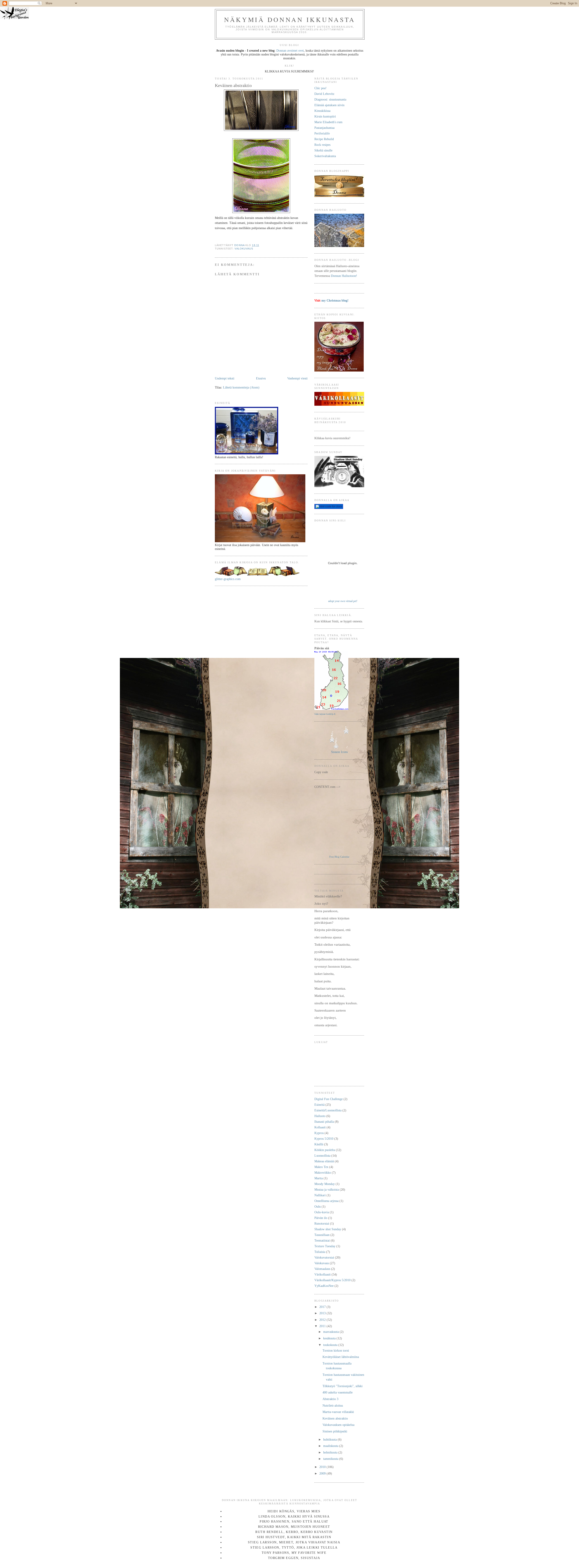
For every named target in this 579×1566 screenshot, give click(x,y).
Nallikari (320, 1195)
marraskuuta (331, 1331)
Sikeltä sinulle (323, 150)
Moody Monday (324, 1184)
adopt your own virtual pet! (342, 601)
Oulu (317, 1206)
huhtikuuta (330, 1439)
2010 (323, 1467)
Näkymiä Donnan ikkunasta (289, 19)
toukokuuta (330, 1345)
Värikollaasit (322, 1274)
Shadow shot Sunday (327, 1229)
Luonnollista (322, 1155)
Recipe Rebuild (324, 139)
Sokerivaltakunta (325, 156)
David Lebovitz (324, 94)
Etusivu (261, 378)
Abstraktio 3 (330, 1399)
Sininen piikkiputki (335, 1431)
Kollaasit (320, 1127)
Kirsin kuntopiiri (325, 116)
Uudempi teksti (224, 378)
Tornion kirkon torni (336, 1350)
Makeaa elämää (324, 1161)
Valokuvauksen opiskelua (338, 1425)
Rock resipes (322, 144)
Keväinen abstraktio (335, 1418)
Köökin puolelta (324, 1150)
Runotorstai (321, 1223)
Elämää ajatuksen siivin (329, 105)
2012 (323, 1319)
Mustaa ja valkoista (326, 1189)
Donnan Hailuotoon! (344, 276)
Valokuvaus (244, 248)
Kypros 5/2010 (323, 1138)
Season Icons (339, 752)
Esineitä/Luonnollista (328, 1110)
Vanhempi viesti (297, 378)
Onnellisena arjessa (326, 1201)
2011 (323, 1326)
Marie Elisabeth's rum (328, 122)
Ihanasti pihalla (324, 1121)
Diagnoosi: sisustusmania (330, 99)
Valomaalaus (322, 1269)
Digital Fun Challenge (328, 1099)
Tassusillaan (322, 1235)
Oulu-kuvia (321, 1212)
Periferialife (322, 133)
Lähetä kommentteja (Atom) (241, 387)
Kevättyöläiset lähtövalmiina (341, 1357)
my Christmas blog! (334, 300)
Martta (318, 1178)
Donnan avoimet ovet (290, 50)
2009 (323, 1473)
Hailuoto (319, 1116)
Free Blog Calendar (339, 856)
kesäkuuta (330, 1338)
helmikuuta (330, 1452)
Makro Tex (321, 1167)
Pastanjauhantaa (324, 128)
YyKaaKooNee (324, 1286)
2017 (323, 1307)
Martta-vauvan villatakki (338, 1412)
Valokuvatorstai (324, 1257)
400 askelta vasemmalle (338, 1392)
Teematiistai (322, 1240)
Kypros (319, 1133)
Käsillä (318, 1144)
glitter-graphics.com (228, 579)
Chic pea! (320, 88)
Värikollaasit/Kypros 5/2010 (332, 1280)
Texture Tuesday (324, 1246)
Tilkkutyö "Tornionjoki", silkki (343, 1386)
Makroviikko (322, 1172)
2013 (323, 1313)
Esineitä (319, 1104)
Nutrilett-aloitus (333, 1405)
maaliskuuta (331, 1446)
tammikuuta (331, 1458)
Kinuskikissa (322, 111)
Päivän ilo (320, 1218)
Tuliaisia (319, 1252)
